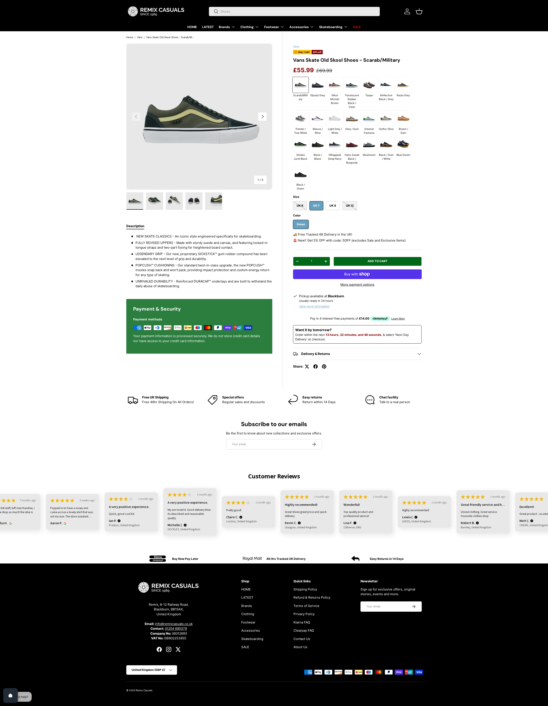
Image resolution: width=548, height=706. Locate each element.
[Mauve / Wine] (317, 118)
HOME (192, 27)
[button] (419, 11)
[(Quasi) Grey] (317, 84)
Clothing (247, 27)
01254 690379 (176, 628)
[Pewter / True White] (300, 118)
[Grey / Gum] (351, 118)
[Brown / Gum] (403, 118)
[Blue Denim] (403, 144)
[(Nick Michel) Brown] (334, 84)
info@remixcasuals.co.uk (174, 624)
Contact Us (301, 639)
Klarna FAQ (301, 622)
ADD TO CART (377, 261)
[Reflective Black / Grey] (386, 84)
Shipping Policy (305, 589)
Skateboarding (330, 27)
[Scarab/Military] (300, 84)
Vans (140, 37)
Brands (224, 27)
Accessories (299, 27)
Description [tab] (135, 226)
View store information (314, 306)
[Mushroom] (369, 144)
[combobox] (294, 11)
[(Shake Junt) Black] (300, 144)
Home (129, 37)
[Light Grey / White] (334, 118)
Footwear (271, 27)
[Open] (10, 695)
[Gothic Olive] (386, 118)
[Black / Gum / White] (386, 144)
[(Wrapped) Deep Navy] (334, 144)
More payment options (357, 284)
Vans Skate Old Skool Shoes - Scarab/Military (170, 37)
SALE (357, 27)
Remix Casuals (144, 690)
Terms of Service (306, 606)
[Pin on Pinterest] (324, 366)
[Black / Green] (300, 174)
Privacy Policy (304, 614)
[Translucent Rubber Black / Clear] (351, 84)
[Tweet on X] (307, 366)
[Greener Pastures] (369, 118)
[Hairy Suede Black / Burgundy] (351, 144)
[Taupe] (369, 84)
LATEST (208, 27)
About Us (300, 647)
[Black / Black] (317, 144)
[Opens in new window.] (9, 523)
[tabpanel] (199, 261)
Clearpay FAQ (303, 630)
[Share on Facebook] (315, 366)
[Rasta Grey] (403, 84)
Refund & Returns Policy (311, 597)
